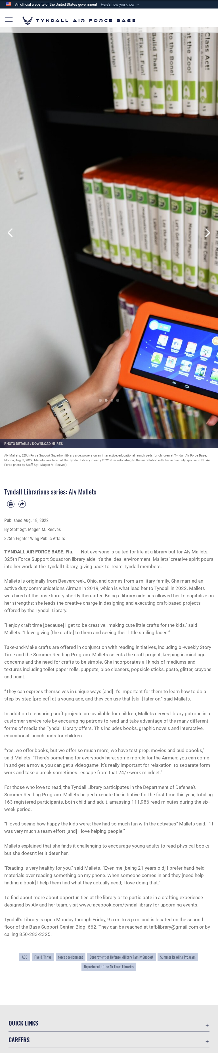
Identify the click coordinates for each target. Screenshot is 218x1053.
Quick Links (23, 1022)
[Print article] (10, 504)
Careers (19, 1039)
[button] (121, 4)
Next (207, 232)
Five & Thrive (42, 957)
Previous (11, 232)
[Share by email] (22, 504)
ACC (25, 957)
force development (70, 957)
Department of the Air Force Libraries (109, 966)
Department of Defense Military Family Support (121, 957)
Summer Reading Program (178, 957)
